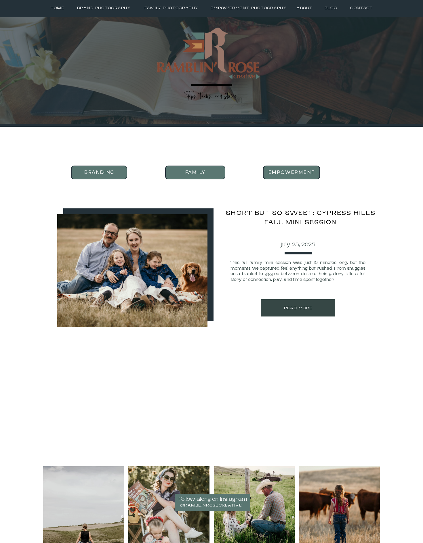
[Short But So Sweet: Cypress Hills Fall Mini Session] (132, 270)
